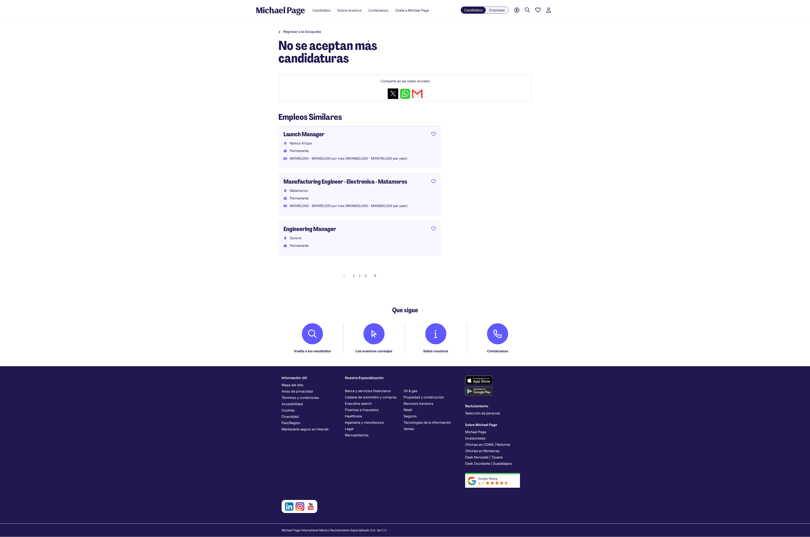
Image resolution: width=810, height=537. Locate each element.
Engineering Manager (310, 229)
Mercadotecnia (357, 435)
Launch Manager (304, 134)
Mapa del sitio (293, 385)
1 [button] (355, 277)
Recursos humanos (418, 403)
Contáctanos (497, 351)
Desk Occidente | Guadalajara (488, 463)
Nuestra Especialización (364, 378)
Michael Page (475, 432)
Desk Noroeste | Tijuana (484, 457)
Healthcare (353, 416)
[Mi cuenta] (548, 10)
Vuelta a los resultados (312, 351)
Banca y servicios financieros (368, 391)
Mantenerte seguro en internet (305, 429)
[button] (299, 31)
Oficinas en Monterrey (482, 451)
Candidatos (473, 10)
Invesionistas (475, 438)
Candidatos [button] (321, 10)
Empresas (497, 10)
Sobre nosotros (435, 351)
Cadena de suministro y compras (371, 397)
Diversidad (290, 416)
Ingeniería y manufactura (364, 422)
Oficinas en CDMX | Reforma (487, 444)
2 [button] (360, 276)
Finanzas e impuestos (362, 410)
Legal (349, 429)
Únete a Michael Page (412, 10)
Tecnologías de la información (427, 422)
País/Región (291, 423)
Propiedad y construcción (424, 397)
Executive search (358, 403)
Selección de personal (482, 413)
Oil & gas (410, 391)
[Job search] (527, 10)
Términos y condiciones (300, 397)
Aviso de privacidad (297, 391)
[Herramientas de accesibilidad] (517, 10)
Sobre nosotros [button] (349, 10)
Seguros (410, 416)
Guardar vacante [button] (433, 134)
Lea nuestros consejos (374, 351)
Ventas (409, 429)
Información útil (294, 378)
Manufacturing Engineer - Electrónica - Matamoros (345, 182)
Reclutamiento (476, 406)
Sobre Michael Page (481, 425)
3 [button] (365, 276)
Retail (408, 410)
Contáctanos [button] (378, 10)
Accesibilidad (292, 404)
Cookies (288, 410)
